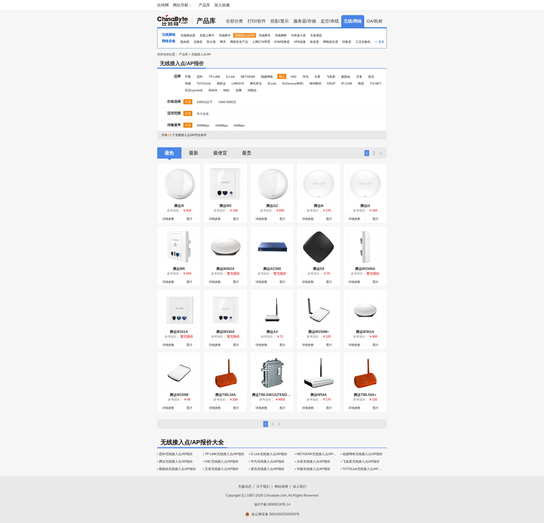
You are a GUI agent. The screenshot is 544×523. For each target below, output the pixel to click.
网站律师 (281, 486)
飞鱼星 (330, 76)
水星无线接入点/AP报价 (313, 461)
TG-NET (375, 83)
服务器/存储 (304, 21)
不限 (188, 76)
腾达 (282, 76)
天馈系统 (316, 35)
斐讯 (371, 76)
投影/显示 (280, 21)
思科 (200, 76)
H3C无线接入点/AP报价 (222, 461)
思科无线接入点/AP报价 (176, 454)
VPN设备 (300, 41)
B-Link (272, 83)
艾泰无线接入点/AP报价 (222, 469)
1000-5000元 (227, 102)
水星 (317, 76)
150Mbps (221, 125)
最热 (169, 153)
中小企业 (203, 113)
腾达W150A (225, 332)
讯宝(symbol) (194, 90)
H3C (294, 76)
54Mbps (239, 125)
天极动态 (245, 486)
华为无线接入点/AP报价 (268, 461)
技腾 (239, 90)
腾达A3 (272, 332)
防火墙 (211, 41)
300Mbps (203, 125)
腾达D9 (318, 269)
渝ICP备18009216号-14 (272, 504)
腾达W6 (179, 269)
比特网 (163, 5)
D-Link (230, 76)
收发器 (314, 41)
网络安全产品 (239, 41)
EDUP (331, 83)
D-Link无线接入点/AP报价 (269, 454)
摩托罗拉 (256, 83)
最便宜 (220, 153)
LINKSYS (238, 83)
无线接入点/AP (244, 35)
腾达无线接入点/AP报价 (176, 461)
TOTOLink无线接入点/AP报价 (364, 469)
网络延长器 (330, 41)
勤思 (361, 83)
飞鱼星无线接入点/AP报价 (361, 461)
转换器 (346, 41)
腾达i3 (365, 206)
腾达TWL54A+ (365, 395)
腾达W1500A (365, 269)
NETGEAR (248, 76)
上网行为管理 (261, 41)
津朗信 (252, 90)
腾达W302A (225, 269)
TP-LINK (214, 76)
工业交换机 (363, 41)
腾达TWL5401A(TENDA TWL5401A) (280, 395)
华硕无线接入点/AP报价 (313, 469)
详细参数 (168, 219)
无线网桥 (281, 35)
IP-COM (346, 83)
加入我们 (299, 486)
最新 (193, 153)
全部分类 (234, 21)
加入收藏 (222, 5)
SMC (226, 90)
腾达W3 (225, 206)
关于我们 (263, 486)
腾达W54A (318, 395)
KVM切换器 (282, 41)
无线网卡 (225, 35)
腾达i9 (179, 206)
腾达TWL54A (225, 395)
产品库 (204, 5)
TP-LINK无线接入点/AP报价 (224, 454)
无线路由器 (187, 35)
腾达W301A (365, 332)
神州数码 (315, 83)
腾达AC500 (272, 269)
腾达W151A (179, 332)
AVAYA (212, 90)
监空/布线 (330, 21)
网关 (223, 41)
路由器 (184, 41)
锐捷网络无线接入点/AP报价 (363, 454)
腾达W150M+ (318, 332)
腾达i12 (272, 206)
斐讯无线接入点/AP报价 (268, 469)
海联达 (221, 83)
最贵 (246, 153)
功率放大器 (298, 35)
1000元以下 (204, 102)
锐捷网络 (267, 76)
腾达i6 (318, 206)
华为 (306, 76)
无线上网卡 (207, 35)
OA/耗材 (374, 21)
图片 (190, 219)
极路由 (345, 76)
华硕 (188, 83)
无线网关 (265, 35)
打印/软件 (257, 21)
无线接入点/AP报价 (182, 63)
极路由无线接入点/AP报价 (177, 469)
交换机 (198, 41)
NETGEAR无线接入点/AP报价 (318, 454)
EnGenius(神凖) (292, 83)
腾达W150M (179, 395)
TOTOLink (204, 83)
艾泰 (359, 76)
